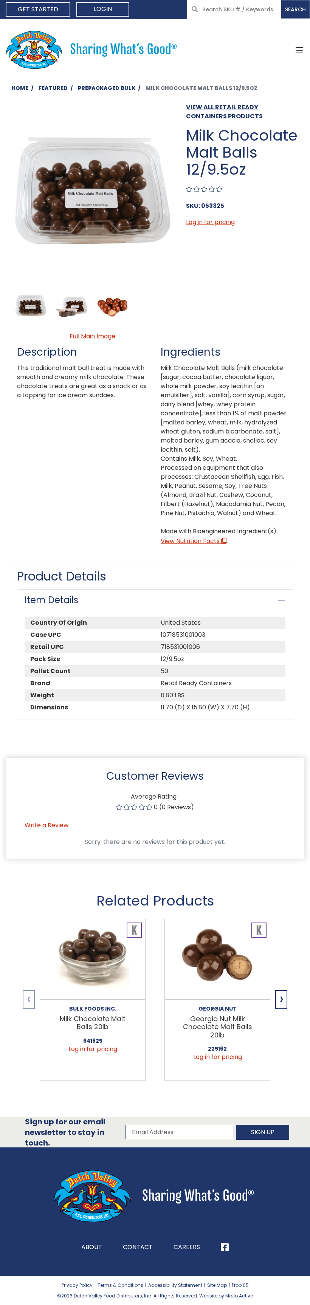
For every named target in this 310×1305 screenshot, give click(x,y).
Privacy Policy (77, 1285)
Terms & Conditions (120, 1285)
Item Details (51, 600)
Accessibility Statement (175, 1285)
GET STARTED (38, 9)
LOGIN (103, 9)
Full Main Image (92, 336)
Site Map (217, 1285)
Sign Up (262, 1132)
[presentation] (29, 999)
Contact (138, 1247)
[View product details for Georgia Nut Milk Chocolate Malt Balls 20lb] (217, 959)
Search (295, 9)
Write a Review (46, 825)
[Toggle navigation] (299, 49)
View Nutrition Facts (191, 541)
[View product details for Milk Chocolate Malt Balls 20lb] (92, 959)
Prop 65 (240, 1285)
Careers (187, 1247)
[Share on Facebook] (225, 1247)
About (91, 1247)
